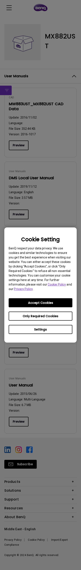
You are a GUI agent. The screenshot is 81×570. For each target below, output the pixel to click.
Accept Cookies (40, 303)
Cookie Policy (57, 284)
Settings (40, 329)
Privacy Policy (23, 289)
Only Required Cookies (40, 316)
